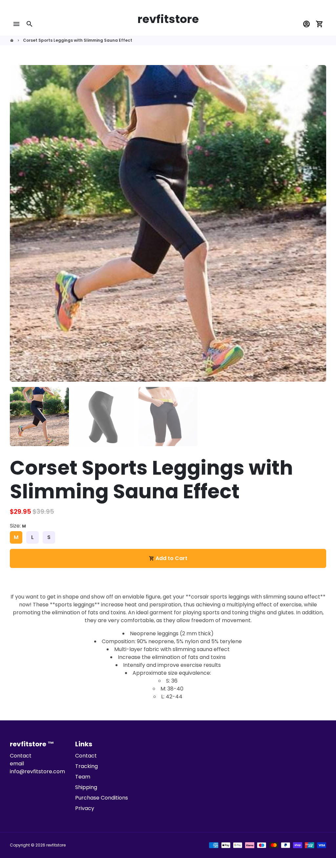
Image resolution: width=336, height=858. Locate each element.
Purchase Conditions (101, 798)
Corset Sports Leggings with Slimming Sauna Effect (77, 40)
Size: (18, 526)
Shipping (86, 787)
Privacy (84, 808)
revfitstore (56, 845)
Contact (86, 755)
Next (317, 223)
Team (82, 776)
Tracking (86, 766)
